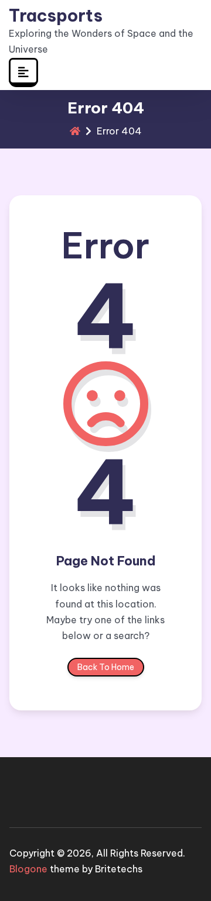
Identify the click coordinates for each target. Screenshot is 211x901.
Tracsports (56, 15)
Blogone (28, 869)
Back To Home (105, 667)
